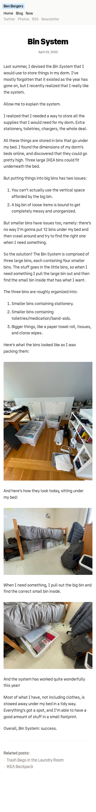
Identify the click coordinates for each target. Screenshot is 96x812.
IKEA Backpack (20, 766)
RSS (35, 19)
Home (8, 13)
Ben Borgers (13, 6)
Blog (19, 13)
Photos (23, 19)
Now (29, 13)
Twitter (9, 19)
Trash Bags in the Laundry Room (35, 760)
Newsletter (50, 19)
